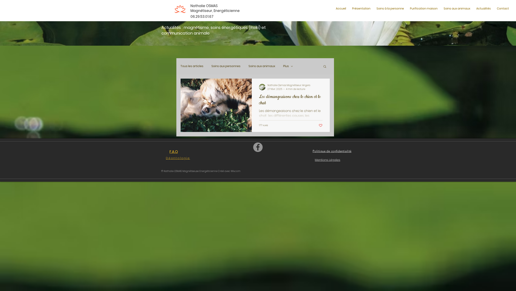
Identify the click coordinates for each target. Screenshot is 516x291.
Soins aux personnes (225, 66)
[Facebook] (258, 147)
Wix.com (235, 171)
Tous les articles (191, 66)
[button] (390, 8)
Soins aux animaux (262, 66)
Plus (286, 66)
